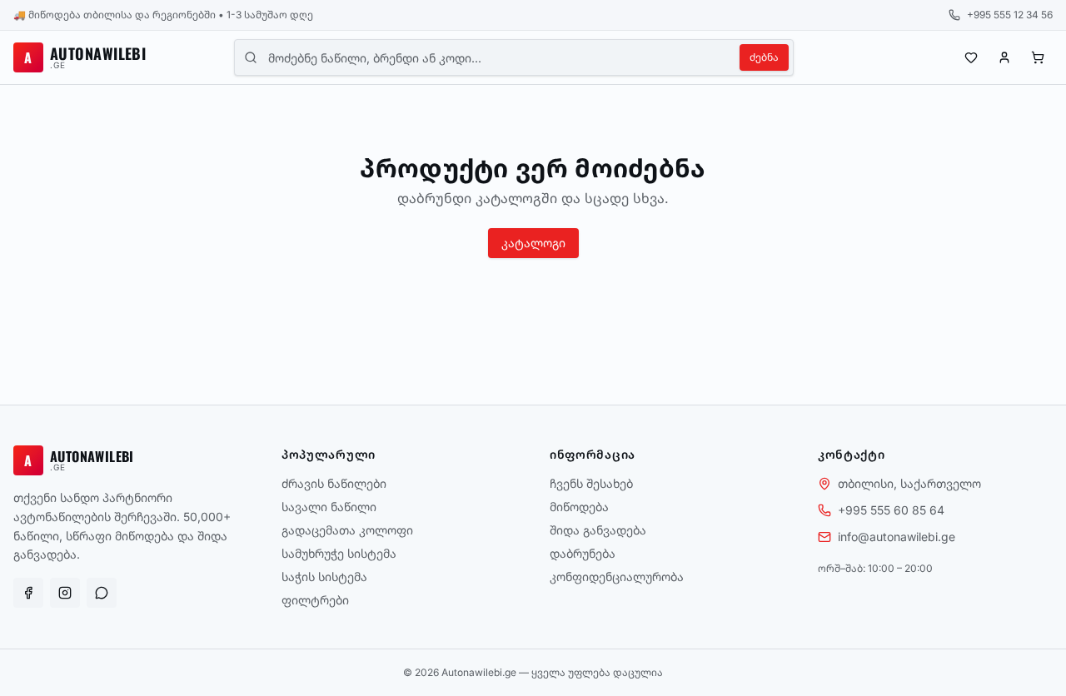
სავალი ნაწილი (328, 507)
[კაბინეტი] (1004, 57)
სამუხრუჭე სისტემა (338, 553)
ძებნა (764, 57)
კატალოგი (533, 243)
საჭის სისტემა (324, 576)
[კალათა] (1038, 57)
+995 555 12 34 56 (1010, 14)
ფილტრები (315, 600)
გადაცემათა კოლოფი (347, 530)
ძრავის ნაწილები (333, 483)
